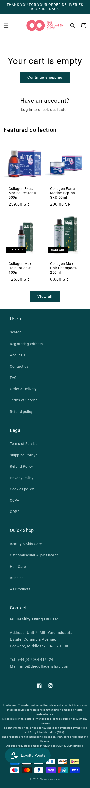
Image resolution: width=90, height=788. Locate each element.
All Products (20, 589)
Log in (26, 109)
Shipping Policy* (24, 455)
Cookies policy (22, 489)
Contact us (19, 366)
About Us (18, 355)
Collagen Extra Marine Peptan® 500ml (23, 193)
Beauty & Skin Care (26, 544)
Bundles (17, 578)
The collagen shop (50, 779)
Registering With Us (26, 344)
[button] (6, 25)
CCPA (14, 500)
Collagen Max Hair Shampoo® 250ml (64, 268)
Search (16, 332)
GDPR (15, 512)
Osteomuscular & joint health (34, 555)
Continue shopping (45, 77)
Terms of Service (24, 400)
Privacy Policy (22, 478)
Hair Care (18, 567)
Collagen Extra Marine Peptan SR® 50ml (62, 193)
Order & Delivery (23, 389)
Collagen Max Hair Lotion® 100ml (20, 268)
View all (45, 296)
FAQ (13, 378)
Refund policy (21, 412)
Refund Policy (21, 466)
